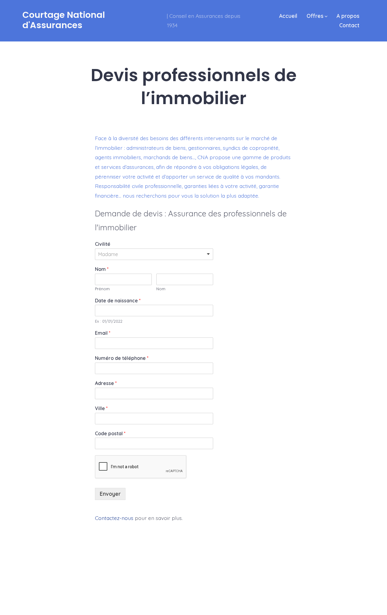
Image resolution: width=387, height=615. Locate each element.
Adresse (106, 383)
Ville (101, 408)
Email (102, 333)
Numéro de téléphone (121, 358)
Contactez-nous (114, 518)
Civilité (102, 244)
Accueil (288, 15)
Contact (349, 25)
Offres (315, 15)
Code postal (110, 433)
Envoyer (110, 493)
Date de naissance (118, 301)
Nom (102, 269)
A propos (348, 15)
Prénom (102, 288)
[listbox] (154, 254)
